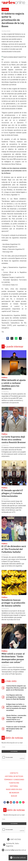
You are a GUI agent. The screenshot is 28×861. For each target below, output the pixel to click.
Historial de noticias (14, 776)
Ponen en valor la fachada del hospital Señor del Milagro (16, 729)
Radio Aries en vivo (14, 789)
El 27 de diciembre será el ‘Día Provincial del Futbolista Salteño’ (14, 549)
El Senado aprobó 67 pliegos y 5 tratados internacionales (12, 493)
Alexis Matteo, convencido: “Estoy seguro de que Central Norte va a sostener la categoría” (16, 718)
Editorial (14, 786)
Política (5, 9)
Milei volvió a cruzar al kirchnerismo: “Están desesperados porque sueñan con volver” (13, 658)
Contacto (14, 773)
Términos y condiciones (14, 780)
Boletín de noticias (12, 737)
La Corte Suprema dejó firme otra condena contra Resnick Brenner (14, 439)
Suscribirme (14, 751)
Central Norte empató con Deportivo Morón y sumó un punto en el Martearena (16, 688)
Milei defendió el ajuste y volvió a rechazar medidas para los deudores (14, 384)
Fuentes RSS (14, 783)
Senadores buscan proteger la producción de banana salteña (13, 603)
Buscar (14, 796)
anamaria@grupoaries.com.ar (15, 850)
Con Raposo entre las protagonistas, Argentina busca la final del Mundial (15, 697)
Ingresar (15, 793)
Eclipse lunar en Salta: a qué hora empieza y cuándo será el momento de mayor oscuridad (16, 707)
